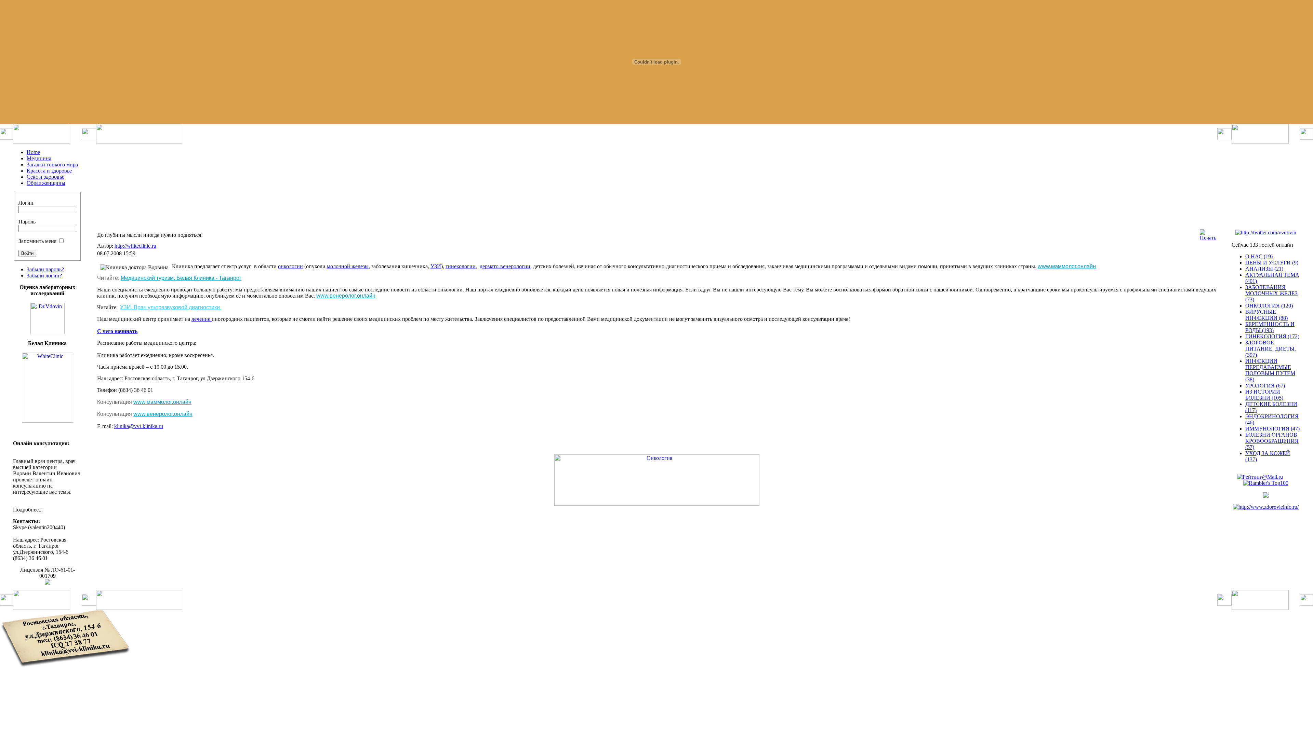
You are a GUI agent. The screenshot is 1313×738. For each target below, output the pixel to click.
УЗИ (435, 266)
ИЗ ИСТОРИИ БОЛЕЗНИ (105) (1264, 395)
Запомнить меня (37, 241)
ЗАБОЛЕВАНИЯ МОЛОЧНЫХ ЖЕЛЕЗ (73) (1271, 293)
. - (181, 278)
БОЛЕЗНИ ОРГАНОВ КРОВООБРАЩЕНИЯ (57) (1272, 441)
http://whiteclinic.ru (135, 246)
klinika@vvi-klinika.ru (138, 426)
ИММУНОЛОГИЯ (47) (1272, 429)
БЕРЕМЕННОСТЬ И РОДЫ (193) (1270, 327)
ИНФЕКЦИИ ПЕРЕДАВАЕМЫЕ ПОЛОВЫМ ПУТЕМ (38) (1270, 370)
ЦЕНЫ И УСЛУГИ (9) (1271, 262)
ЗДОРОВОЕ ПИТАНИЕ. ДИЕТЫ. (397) (1270, 349)
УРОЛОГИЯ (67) (1265, 385)
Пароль (27, 221)
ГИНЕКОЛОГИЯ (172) (1272, 336)
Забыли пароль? (45, 269)
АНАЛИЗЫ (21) (1264, 269)
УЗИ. (170, 307)
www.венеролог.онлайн (345, 296)
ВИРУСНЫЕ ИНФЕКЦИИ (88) (1266, 315)
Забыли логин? (44, 275)
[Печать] (1208, 238)
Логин (26, 203)
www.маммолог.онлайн (1067, 266)
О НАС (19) (1259, 256)
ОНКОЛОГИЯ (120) (1269, 306)
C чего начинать (117, 331)
